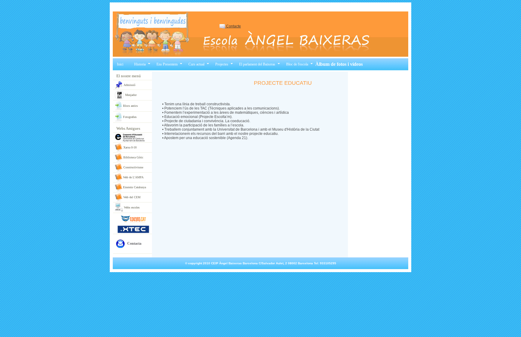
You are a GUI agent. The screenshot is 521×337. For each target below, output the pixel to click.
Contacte (233, 26)
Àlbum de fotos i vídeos (339, 64)
